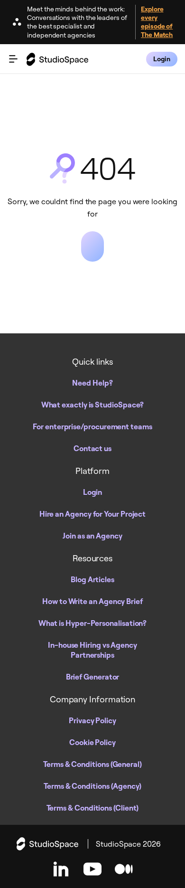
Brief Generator (93, 676)
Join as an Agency (92, 535)
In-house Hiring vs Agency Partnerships (92, 650)
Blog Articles (92, 579)
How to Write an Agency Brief (92, 601)
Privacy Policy (92, 720)
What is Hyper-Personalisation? (92, 623)
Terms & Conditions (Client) (92, 807)
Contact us (92, 448)
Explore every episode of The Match (157, 22)
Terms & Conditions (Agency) (92, 786)
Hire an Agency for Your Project (92, 514)
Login (92, 492)
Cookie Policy (92, 742)
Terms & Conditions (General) (92, 764)
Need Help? (92, 382)
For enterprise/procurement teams (92, 426)
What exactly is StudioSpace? (92, 404)
